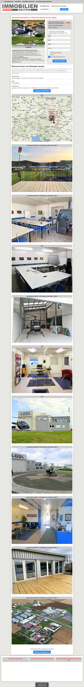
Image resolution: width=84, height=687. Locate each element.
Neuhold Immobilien (58, 25)
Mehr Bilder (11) (17, 62)
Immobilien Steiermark (28, 1)
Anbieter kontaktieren (42, 91)
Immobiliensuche (44, 6)
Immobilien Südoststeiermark (44, 1)
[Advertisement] (42, 671)
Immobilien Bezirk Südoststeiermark (42, 658)
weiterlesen (21, 56)
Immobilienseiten (8, 1)
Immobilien (18, 1)
